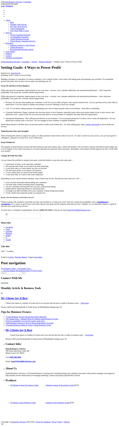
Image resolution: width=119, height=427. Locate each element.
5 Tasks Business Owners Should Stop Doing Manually (26, 317)
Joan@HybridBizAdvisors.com (78, 210)
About (8, 20)
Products (9, 54)
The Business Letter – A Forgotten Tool (16, 269)
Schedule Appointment (14, 58)
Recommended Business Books (21, 49)
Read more (85, 303)
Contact (8, 56)
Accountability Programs (19, 37)
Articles (11, 257)
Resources (9, 43)
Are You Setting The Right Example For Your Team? (21, 271)
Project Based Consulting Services (22, 41)
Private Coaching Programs (20, 35)
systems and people (92, 124)
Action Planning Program (19, 39)
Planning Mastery (21, 257)
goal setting (38, 257)
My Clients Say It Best (14, 298)
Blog (12, 22)
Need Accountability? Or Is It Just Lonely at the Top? (25, 321)
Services (9, 33)
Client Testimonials (17, 29)
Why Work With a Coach (19, 31)
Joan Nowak (15, 73)
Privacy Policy (57, 422)
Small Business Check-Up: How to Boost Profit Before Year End (29, 323)
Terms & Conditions (43, 422)
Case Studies (10, 52)
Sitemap (67, 422)
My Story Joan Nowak (18, 26)
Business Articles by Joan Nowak (22, 45)
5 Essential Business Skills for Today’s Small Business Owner (28, 325)
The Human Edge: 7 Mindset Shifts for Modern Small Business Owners (32, 319)
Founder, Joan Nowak (18, 24)
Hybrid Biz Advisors (18, 422)
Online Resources (16, 47)
